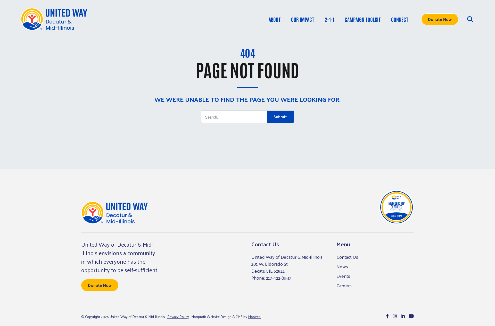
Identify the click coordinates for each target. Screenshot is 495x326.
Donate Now (440, 19)
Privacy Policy (178, 316)
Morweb (254, 316)
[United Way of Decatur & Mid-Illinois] (114, 213)
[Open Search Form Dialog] (470, 19)
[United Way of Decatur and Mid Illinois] (54, 19)
